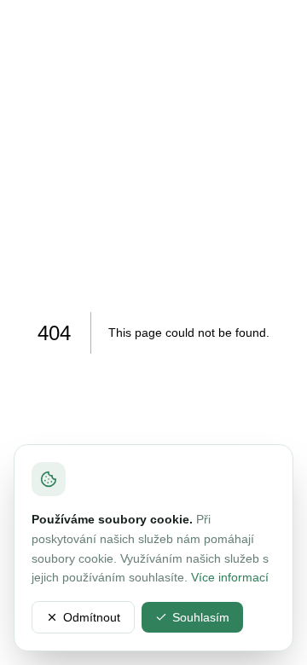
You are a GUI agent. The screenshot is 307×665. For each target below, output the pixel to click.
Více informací (230, 577)
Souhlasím (200, 617)
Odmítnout (91, 617)
